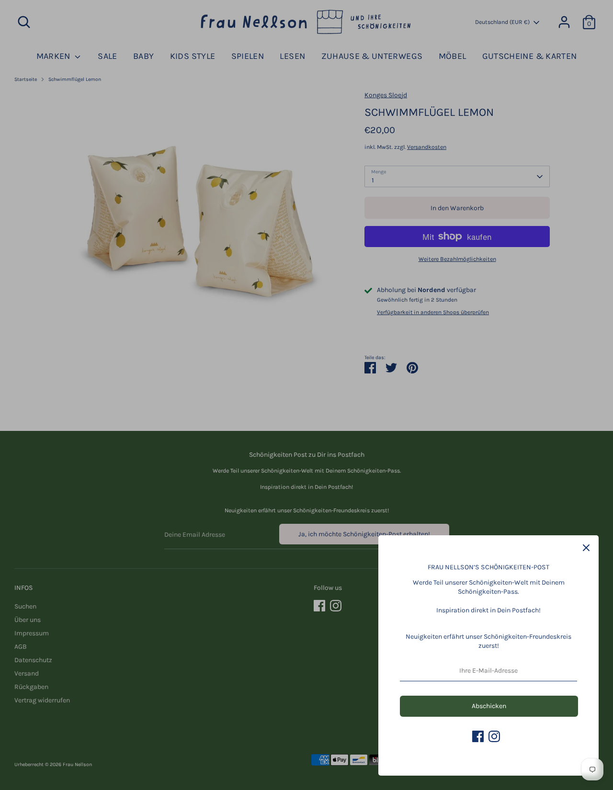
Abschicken (489, 706)
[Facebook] (478, 736)
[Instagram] (494, 736)
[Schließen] (586, 547)
